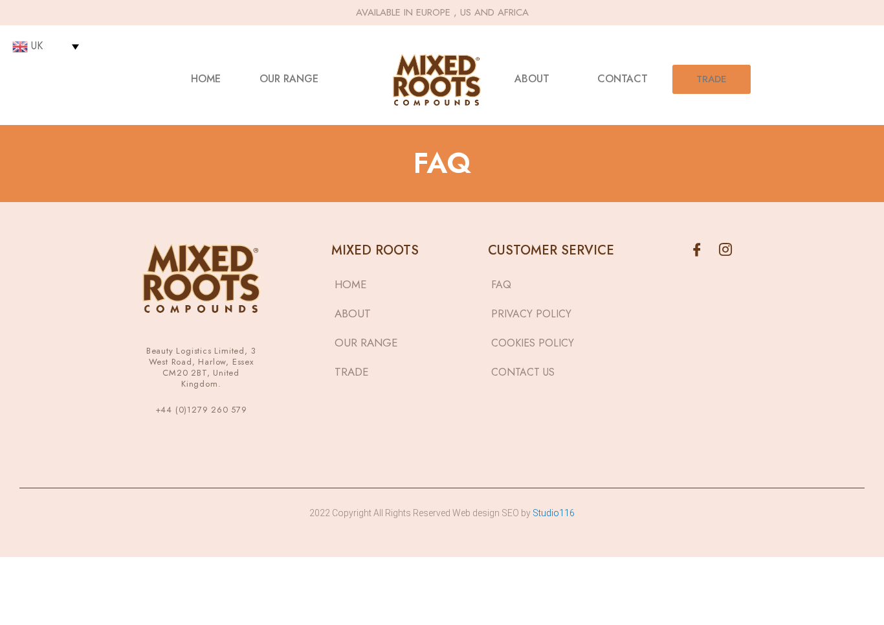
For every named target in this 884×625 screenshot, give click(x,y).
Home (206, 78)
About (531, 78)
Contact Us (523, 372)
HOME (351, 284)
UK (35, 45)
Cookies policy (532, 342)
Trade (711, 79)
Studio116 (553, 513)
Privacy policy (531, 313)
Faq (501, 284)
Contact (622, 78)
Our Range (289, 78)
